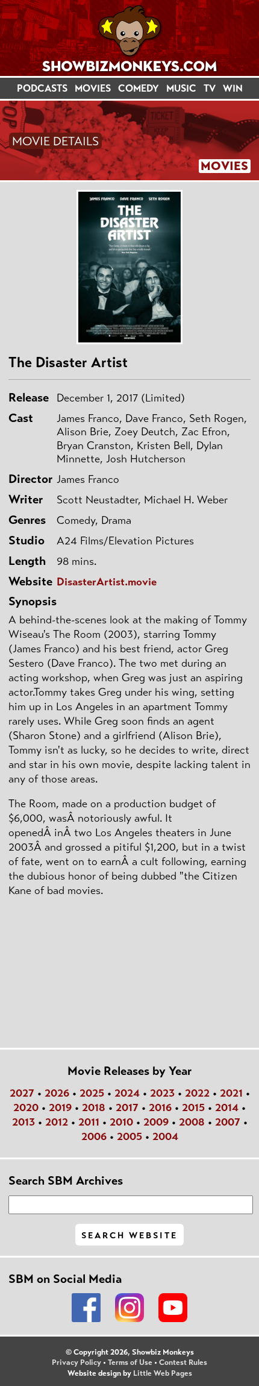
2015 (193, 1107)
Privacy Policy (76, 1362)
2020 (26, 1107)
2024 (127, 1093)
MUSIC (181, 88)
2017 (127, 1107)
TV (210, 88)
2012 (56, 1122)
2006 (94, 1136)
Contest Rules (183, 1362)
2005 (129, 1136)
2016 (160, 1107)
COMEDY (138, 88)
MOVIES (93, 88)
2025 (92, 1093)
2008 (192, 1122)
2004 (165, 1136)
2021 (231, 1093)
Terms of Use (130, 1362)
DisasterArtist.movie (107, 581)
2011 (88, 1122)
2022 (197, 1093)
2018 (93, 1107)
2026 (57, 1093)
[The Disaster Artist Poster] (129, 267)
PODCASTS (42, 88)
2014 (227, 1107)
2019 (60, 1107)
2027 (22, 1093)
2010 (121, 1122)
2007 (227, 1122)
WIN (233, 88)
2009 (156, 1122)
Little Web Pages (162, 1373)
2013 (23, 1122)
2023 (162, 1093)
